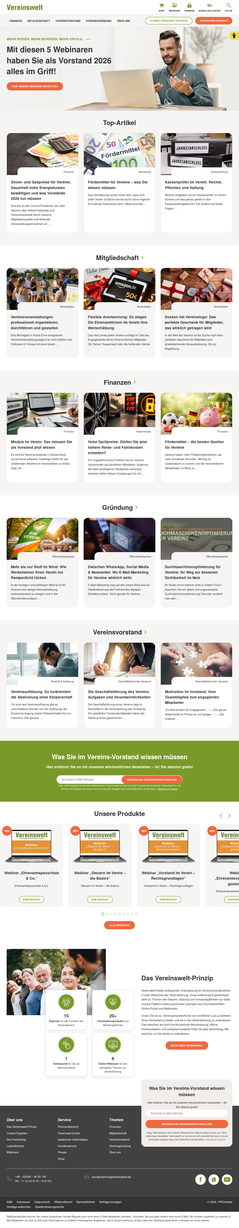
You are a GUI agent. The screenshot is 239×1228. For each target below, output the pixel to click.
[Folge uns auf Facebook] (200, 1179)
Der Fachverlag (16, 1139)
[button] (234, 35)
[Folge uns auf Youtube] (227, 1179)
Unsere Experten (17, 1133)
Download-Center (69, 1133)
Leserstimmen (15, 1146)
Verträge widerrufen (19, 1207)
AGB (9, 1202)
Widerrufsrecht (63, 1202)
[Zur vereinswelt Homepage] (25, 7)
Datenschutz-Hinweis (167, 788)
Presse (62, 1152)
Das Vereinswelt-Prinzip (22, 1127)
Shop (61, 1159)
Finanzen (15, 21)
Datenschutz (42, 1202)
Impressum (23, 1202)
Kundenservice (67, 1146)
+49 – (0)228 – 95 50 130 (30, 1176)
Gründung (117, 507)
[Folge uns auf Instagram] (214, 1179)
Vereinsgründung (98, 21)
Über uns (123, 21)
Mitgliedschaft (39, 21)
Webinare (13, 1152)
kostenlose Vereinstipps (72, 1139)
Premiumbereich (68, 1127)
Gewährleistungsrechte (49, 1207)
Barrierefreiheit (85, 1202)
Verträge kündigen (110, 1202)
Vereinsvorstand (67, 21)
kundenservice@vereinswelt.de (111, 1177)
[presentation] (221, 815)
